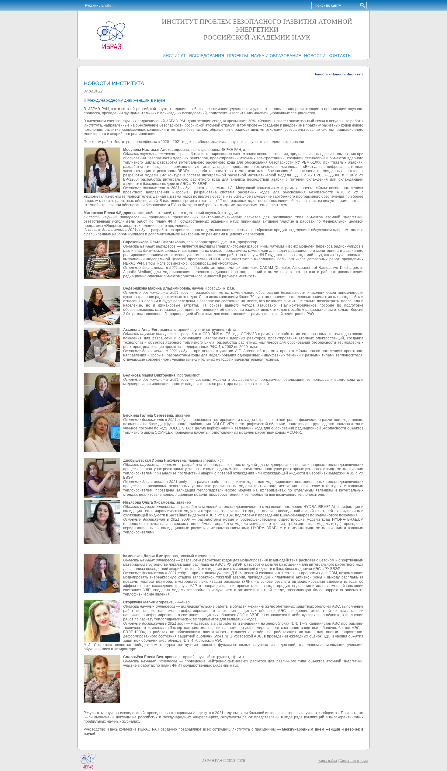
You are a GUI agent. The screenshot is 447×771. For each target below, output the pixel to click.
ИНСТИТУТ (174, 55)
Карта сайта (327, 760)
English (107, 5)
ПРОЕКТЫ (237, 55)
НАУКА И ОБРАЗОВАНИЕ (276, 55)
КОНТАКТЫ (340, 55)
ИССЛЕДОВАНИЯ (206, 55)
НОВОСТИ (314, 55)
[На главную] (111, 49)
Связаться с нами (354, 760)
